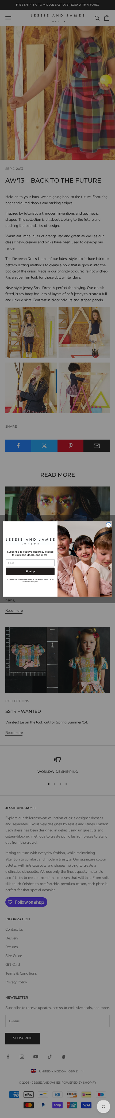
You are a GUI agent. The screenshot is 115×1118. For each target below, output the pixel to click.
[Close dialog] (108, 524)
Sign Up (30, 571)
